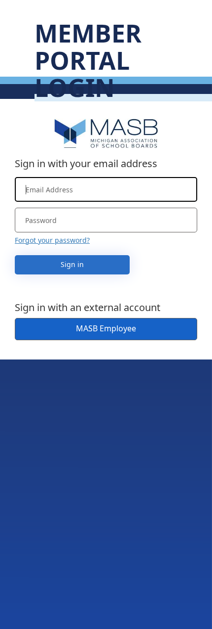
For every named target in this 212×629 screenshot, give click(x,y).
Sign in (72, 264)
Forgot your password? (52, 240)
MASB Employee (106, 328)
